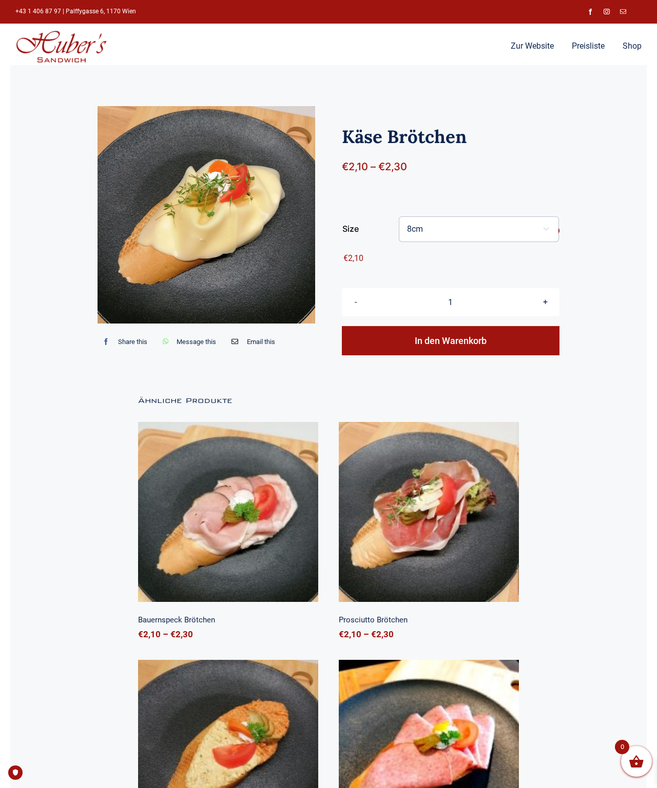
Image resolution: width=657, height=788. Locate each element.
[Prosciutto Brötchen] (429, 512)
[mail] (623, 12)
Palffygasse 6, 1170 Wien (101, 11)
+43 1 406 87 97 (38, 11)
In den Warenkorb (451, 340)
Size (350, 229)
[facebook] (590, 12)
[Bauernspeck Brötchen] (228, 512)
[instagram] (607, 12)
